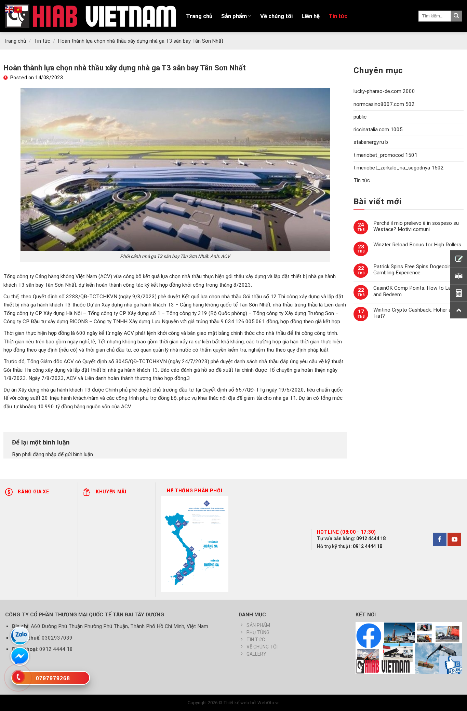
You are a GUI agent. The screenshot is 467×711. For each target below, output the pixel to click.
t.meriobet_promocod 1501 (385, 155)
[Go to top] (453, 701)
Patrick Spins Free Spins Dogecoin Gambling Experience (412, 269)
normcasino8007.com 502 (384, 104)
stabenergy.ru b (370, 142)
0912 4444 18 (371, 538)
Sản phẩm (234, 16)
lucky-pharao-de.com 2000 (384, 91)
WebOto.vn (268, 702)
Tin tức (338, 16)
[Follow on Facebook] (439, 539)
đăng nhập (44, 454)
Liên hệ (311, 16)
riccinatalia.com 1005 (378, 129)
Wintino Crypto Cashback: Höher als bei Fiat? (418, 313)
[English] (9, 9)
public (359, 117)
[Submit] (456, 16)
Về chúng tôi (276, 16)
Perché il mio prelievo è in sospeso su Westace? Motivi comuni (416, 226)
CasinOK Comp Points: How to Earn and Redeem (414, 291)
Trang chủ (199, 16)
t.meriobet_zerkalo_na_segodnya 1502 (398, 168)
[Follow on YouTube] (454, 539)
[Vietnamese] (18, 9)
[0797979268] (50, 679)
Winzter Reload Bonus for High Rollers (417, 245)
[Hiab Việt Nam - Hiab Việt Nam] (90, 16)
